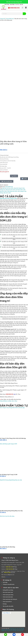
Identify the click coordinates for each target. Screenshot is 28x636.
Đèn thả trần (11, 630)
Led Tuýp (20, 628)
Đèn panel (19, 629)
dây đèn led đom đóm (7, 188)
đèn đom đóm (7, 192)
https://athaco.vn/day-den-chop (8, 401)
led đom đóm (19, 189)
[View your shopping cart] (22, 8)
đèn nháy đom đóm (12, 191)
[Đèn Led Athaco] (3, 7)
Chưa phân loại (9, 18)
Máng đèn (15, 629)
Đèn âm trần (15, 628)
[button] (26, 7)
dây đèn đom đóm (10, 189)
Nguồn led (21, 630)
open (25, 25)
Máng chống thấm (9, 629)
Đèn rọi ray (6, 630)
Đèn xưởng (17, 630)
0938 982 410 (15, 8)
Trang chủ (2, 18)
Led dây (11, 628)
